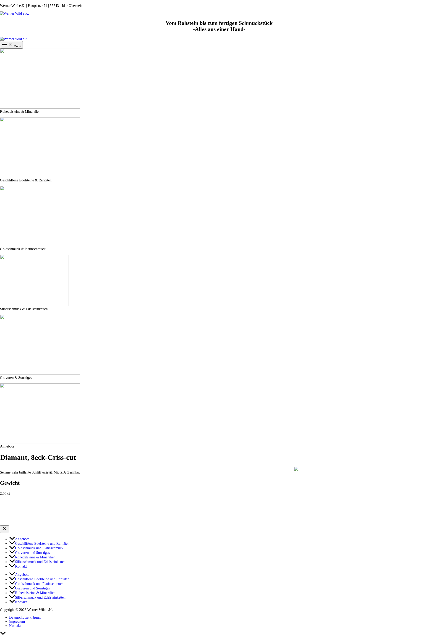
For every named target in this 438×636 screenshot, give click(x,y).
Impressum (17, 621)
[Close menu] (4, 529)
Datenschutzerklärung (25, 617)
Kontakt (15, 626)
